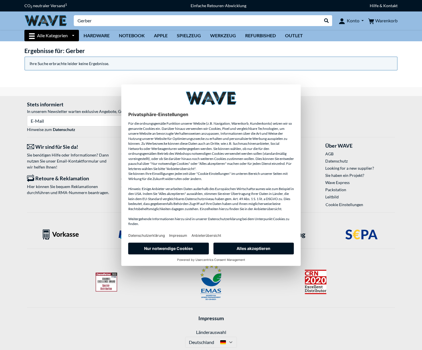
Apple (161, 35)
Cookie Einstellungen (344, 204)
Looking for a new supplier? (349, 168)
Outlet (294, 35)
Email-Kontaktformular (78, 161)
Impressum (211, 318)
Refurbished (260, 35)
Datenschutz (64, 129)
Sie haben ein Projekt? (344, 175)
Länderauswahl (211, 332)
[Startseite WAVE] (45, 20)
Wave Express (337, 182)
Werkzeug (223, 35)
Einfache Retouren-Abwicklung (218, 5)
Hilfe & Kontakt (384, 5)
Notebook (132, 35)
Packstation (335, 189)
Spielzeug (189, 35)
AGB (329, 153)
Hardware (97, 35)
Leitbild (332, 196)
